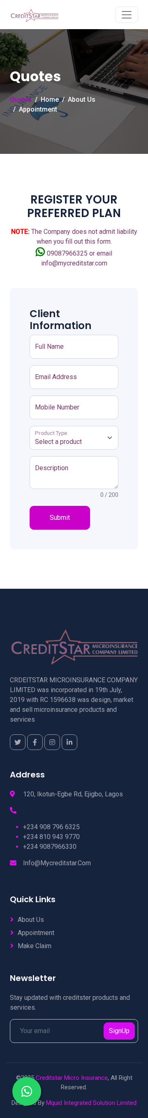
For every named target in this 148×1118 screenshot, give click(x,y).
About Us (81, 99)
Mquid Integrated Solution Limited (91, 1103)
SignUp (119, 1031)
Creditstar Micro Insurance (72, 1077)
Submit (60, 517)
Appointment (38, 109)
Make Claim (34, 946)
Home (50, 99)
